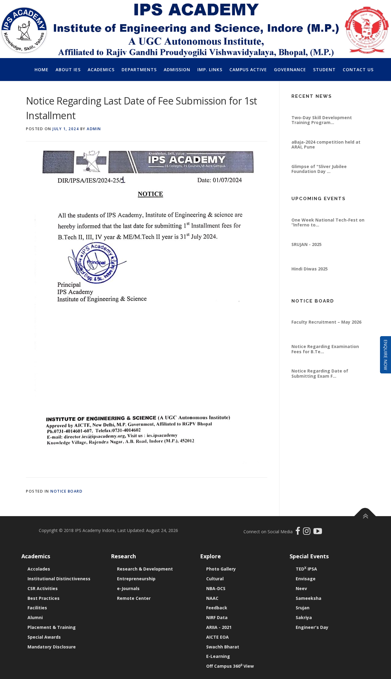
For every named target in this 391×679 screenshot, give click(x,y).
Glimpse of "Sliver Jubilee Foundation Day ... (319, 179)
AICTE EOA (217, 637)
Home (42, 69)
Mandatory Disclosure (51, 647)
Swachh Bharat (222, 647)
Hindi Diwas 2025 (309, 279)
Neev (301, 588)
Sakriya (304, 617)
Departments (139, 69)
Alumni (35, 617)
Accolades (38, 569)
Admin (94, 128)
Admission (177, 69)
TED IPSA (306, 569)
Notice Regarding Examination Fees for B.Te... (325, 359)
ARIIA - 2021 (219, 627)
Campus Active (248, 69)
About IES (68, 69)
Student (324, 69)
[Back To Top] (365, 516)
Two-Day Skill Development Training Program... (321, 130)
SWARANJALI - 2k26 (312, 206)
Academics (101, 69)
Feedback (216, 608)
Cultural (215, 579)
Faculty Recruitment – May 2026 (326, 332)
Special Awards (44, 637)
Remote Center (134, 598)
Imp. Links (209, 69)
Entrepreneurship (136, 579)
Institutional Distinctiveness (58, 579)
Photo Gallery (221, 569)
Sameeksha (308, 598)
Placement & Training (51, 627)
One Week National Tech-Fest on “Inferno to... (327, 232)
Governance (290, 69)
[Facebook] (298, 532)
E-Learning (218, 656)
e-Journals (128, 588)
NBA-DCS (215, 588)
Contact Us (358, 69)
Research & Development (145, 569)
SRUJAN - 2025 (306, 255)
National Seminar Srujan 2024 (323, 103)
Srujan (302, 608)
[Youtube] (317, 532)
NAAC (212, 598)
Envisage (306, 579)
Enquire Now (386, 355)
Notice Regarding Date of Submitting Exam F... (319, 383)
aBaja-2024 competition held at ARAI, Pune (325, 154)
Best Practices (43, 598)
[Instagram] (308, 532)
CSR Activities (42, 588)
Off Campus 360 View (230, 666)
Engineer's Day (312, 627)
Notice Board (66, 491)
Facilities (37, 608)
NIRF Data (217, 617)
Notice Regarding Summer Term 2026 (327, 310)
